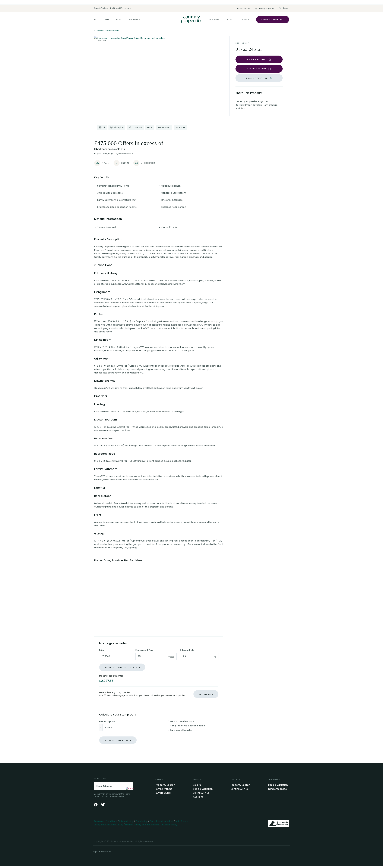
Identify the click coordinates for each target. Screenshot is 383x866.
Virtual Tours (164, 127)
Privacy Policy (119, 796)
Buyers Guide (163, 793)
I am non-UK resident (181, 730)
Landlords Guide (277, 789)
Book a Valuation (203, 789)
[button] (284, 8)
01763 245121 (249, 49)
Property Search (165, 785)
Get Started (206, 694)
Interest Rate (187, 650)
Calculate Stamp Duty (117, 740)
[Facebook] (96, 805)
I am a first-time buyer (182, 721)
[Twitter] (103, 805)
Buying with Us (163, 789)
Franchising (142, 821)
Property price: (107, 721)
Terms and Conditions (105, 821)
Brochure (180, 127)
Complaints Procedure (161, 821)
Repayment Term (144, 650)
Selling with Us (201, 793)
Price (101, 650)
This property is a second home (187, 725)
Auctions (198, 797)
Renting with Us (240, 789)
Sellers (197, 785)
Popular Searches (102, 851)
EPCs (149, 127)
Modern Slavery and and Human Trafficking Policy (151, 824)
